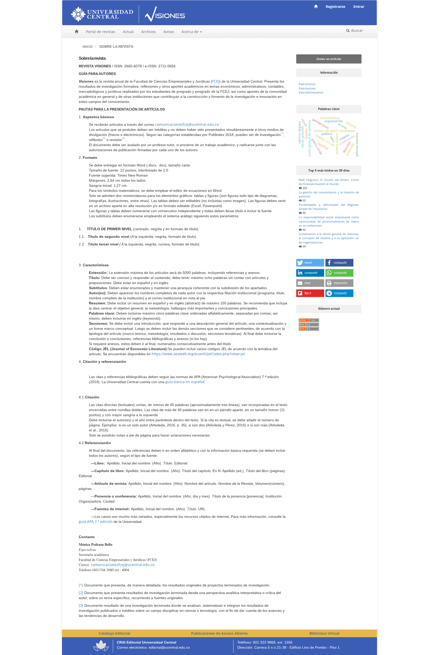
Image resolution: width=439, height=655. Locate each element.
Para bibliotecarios (311, 92)
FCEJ (215, 81)
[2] (81, 592)
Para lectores (307, 84)
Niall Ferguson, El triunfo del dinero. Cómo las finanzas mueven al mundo (329, 182)
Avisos (168, 31)
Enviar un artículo (329, 59)
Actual (128, 31)
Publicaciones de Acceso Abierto (219, 633)
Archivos (148, 31)
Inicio (88, 46)
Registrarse (335, 6)
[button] (310, 263)
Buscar (356, 30)
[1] (81, 585)
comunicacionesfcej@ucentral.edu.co (187, 124)
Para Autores (307, 88)
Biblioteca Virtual (324, 633)
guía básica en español (185, 381)
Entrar (358, 6)
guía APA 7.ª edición (96, 521)
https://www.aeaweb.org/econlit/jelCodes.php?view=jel (198, 353)
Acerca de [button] (190, 31)
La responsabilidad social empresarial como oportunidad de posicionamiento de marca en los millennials (329, 221)
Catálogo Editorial (114, 633)
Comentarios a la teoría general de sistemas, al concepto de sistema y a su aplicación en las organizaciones (329, 238)
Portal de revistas (100, 31)
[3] (81, 605)
